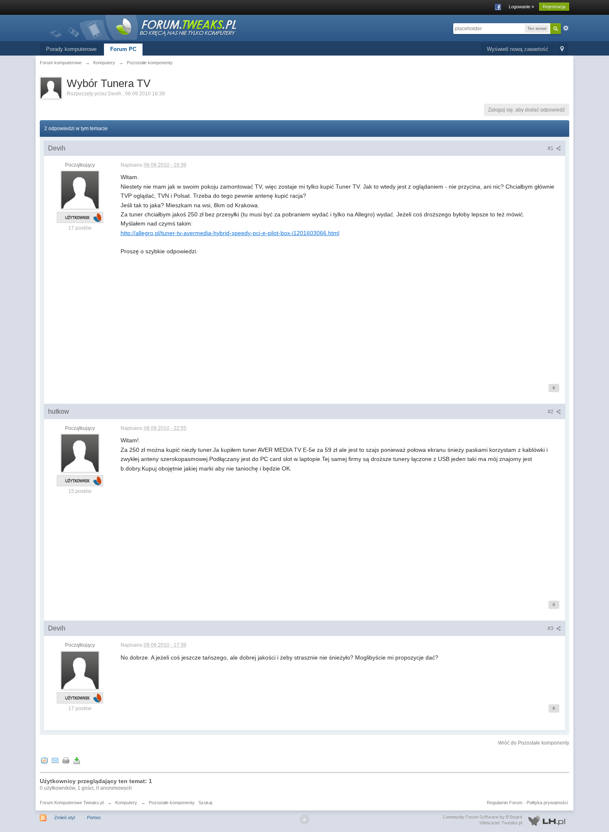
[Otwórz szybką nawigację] (562, 50)
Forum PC (123, 49)
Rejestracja (554, 6)
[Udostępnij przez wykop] (44, 760)
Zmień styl (64, 817)
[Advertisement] (341, 314)
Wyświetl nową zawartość (518, 49)
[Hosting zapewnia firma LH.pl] (505, 820)
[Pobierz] (76, 760)
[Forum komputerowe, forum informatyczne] (143, 27)
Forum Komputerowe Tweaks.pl (72, 802)
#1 (551, 148)
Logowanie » (521, 6)
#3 (551, 628)
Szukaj (205, 802)
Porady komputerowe (71, 49)
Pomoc (94, 817)
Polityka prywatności (547, 802)
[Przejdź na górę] (304, 820)
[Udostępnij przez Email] (55, 760)
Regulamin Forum (504, 802)
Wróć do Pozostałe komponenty (533, 743)
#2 (551, 412)
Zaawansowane (566, 28)
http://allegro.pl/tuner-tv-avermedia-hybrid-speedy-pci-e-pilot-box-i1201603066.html (230, 233)
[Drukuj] (66, 760)
